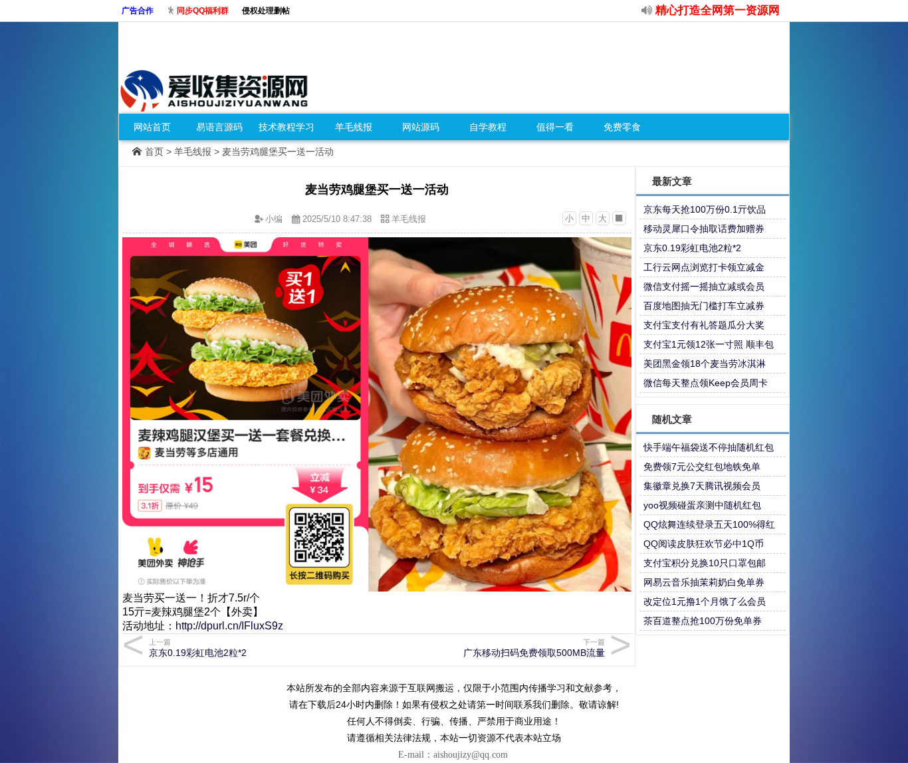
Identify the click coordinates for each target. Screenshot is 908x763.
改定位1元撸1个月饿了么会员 (704, 601)
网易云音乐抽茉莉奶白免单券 (703, 582)
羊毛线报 (353, 127)
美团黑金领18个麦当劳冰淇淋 (704, 363)
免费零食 (622, 127)
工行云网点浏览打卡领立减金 (703, 267)
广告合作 (138, 10)
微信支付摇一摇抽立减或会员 (703, 286)
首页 (154, 151)
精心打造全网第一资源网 (717, 10)
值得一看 (555, 127)
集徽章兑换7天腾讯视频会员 (701, 486)
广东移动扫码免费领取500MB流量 (534, 648)
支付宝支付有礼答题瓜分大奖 (703, 325)
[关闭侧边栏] (619, 218)
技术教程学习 (286, 127)
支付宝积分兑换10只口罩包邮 (704, 563)
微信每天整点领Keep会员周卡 (705, 383)
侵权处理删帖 (266, 10)
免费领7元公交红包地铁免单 (701, 466)
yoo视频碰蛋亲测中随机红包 (702, 505)
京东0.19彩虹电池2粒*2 (692, 248)
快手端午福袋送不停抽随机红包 (708, 447)
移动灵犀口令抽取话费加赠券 (703, 228)
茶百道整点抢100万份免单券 (702, 620)
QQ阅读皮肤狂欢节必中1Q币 (703, 543)
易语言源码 (219, 127)
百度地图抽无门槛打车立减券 (703, 305)
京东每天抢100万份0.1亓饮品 (704, 209)
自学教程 (488, 127)
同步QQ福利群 (203, 10)
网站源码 (420, 127)
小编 (274, 219)
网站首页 (152, 127)
